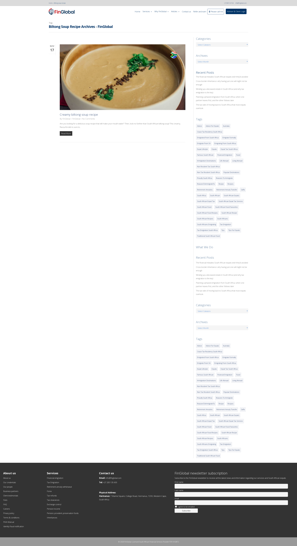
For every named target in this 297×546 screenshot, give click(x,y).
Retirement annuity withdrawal (59, 487)
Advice (199, 126)
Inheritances (52, 517)
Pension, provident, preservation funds (63, 513)
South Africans (222, 219)
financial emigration (224, 155)
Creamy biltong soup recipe (79, 114)
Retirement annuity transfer (226, 190)
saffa (243, 190)
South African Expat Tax (206, 201)
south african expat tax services (231, 201)
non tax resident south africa (208, 172)
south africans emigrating (206, 224)
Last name (179, 490)
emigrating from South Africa (225, 143)
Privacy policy (8, 513)
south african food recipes (207, 213)
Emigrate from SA (203, 143)
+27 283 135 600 (110, 482)
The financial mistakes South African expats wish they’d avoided (222, 76)
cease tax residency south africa (209, 132)
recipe (221, 184)
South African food (204, 207)
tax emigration (225, 224)
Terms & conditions (11, 517)
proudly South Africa (204, 178)
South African (215, 195)
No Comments (88, 118)
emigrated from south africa (208, 137)
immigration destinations (206, 161)
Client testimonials (10, 495)
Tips (222, 230)
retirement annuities (205, 190)
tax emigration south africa (207, 230)
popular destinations (231, 172)
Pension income (53, 509)
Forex (49, 491)
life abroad (224, 161)
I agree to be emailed (186, 506)
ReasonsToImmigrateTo (206, 184)
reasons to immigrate (224, 178)
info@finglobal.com (241, 3)
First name (179, 482)
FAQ (5, 504)
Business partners (10, 491)
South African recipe (229, 213)
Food (238, 155)
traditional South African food (208, 236)
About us (7, 478)
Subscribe (186, 510)
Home (51, 3)
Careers (6, 509)
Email (177, 498)
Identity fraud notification (13, 526)
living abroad (237, 161)
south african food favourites (226, 207)
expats (214, 149)
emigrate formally (229, 137)
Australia (226, 126)
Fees (5, 500)
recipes (230, 184)
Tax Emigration (53, 482)
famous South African (205, 155)
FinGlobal (66, 118)
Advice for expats (212, 126)
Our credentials (9, 482)
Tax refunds (52, 495)
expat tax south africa (229, 149)
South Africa (201, 195)
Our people (8, 487)
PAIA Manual (8, 522)
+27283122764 (229, 3)
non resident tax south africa (208, 166)
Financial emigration (55, 478)
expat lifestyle (202, 149)
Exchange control (54, 504)
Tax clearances (53, 500)
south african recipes (205, 219)
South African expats (231, 195)
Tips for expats (234, 230)
